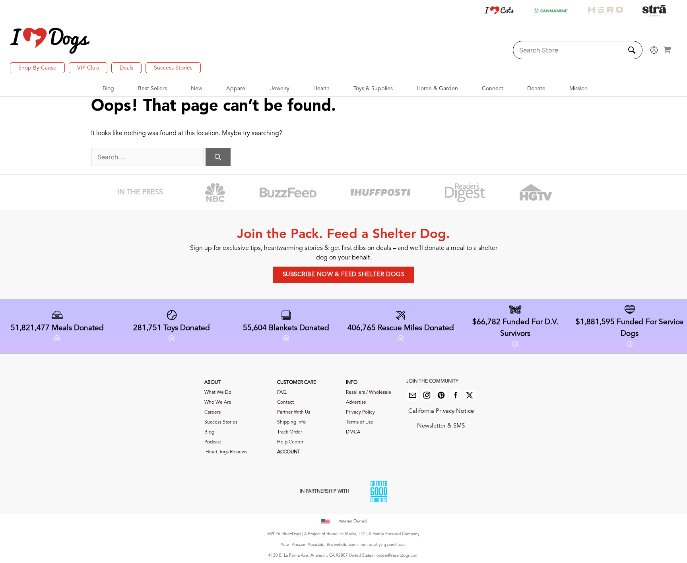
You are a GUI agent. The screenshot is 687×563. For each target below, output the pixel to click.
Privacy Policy (360, 412)
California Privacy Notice (441, 411)
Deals (126, 68)
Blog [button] (108, 88)
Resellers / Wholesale (368, 392)
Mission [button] (578, 88)
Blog (209, 432)
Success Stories (173, 68)
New (196, 88)
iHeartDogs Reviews (225, 452)
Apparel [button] (236, 88)
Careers (212, 412)
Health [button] (321, 88)
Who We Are (217, 402)
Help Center (290, 442)
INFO (351, 382)
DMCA (353, 432)
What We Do (217, 392)
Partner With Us (293, 412)
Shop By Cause (37, 68)
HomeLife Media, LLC (345, 534)
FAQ (282, 392)
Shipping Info (291, 422)
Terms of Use (359, 422)
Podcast (212, 442)
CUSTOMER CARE (296, 382)
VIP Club (88, 68)
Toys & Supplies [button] (373, 88)
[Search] (218, 157)
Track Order (289, 432)
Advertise (356, 402)
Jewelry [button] (279, 88)
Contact (285, 402)
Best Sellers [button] (152, 88)
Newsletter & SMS (441, 426)
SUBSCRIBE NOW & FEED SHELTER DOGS (344, 275)
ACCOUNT (288, 452)
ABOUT (212, 382)
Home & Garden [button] (437, 88)
